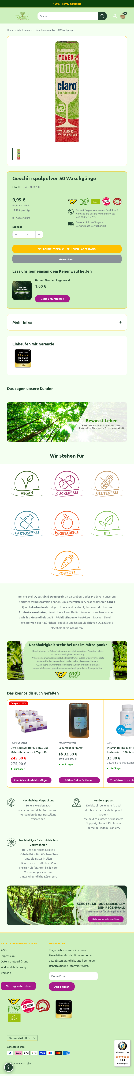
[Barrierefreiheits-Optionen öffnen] (8, 1067)
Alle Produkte (24, 29)
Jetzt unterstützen (52, 299)
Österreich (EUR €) (19, 1037)
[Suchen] (102, 16)
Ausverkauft (67, 259)
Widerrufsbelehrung (13, 967)
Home (10, 29)
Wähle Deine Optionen (79, 780)
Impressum (8, 955)
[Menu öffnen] (8, 16)
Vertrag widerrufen (18, 986)
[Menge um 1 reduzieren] (16, 234)
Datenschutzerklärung (14, 961)
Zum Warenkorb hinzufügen (31, 780)
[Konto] (115, 16)
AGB (3, 950)
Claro (16, 186)
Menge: (17, 226)
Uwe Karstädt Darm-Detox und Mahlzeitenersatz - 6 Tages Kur (30, 750)
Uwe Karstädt (19, 743)
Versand (6, 972)
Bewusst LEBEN (67, 743)
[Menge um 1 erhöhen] (39, 234)
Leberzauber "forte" (71, 748)
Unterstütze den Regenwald (52, 280)
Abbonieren (61, 986)
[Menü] (128, 1042)
